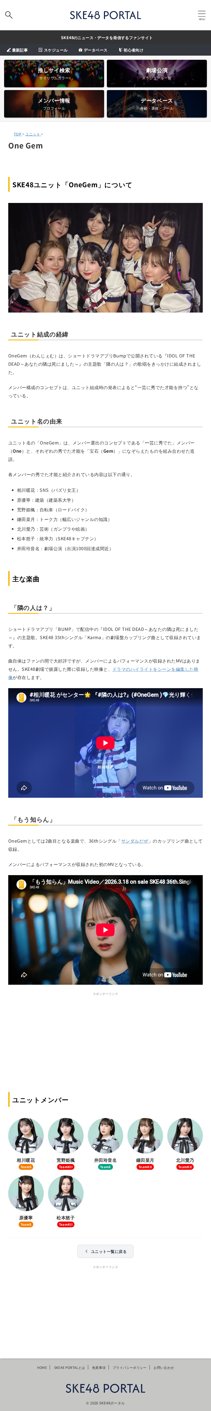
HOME (42, 1367)
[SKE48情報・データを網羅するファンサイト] (106, 15)
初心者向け (133, 50)
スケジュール (56, 50)
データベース (95, 50)
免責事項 (99, 1367)
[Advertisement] (105, 1035)
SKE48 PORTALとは (69, 1367)
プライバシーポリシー (130, 1367)
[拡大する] (195, 210)
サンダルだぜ (134, 840)
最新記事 (20, 50)
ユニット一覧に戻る (109, 1251)
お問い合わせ (164, 1367)
